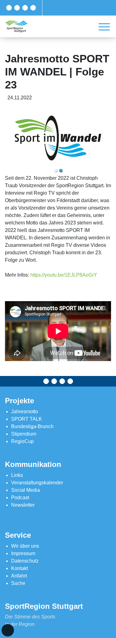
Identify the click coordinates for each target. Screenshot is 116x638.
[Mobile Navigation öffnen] (104, 26)
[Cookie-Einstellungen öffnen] (8, 630)
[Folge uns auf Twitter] (17, 8)
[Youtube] (33, 8)
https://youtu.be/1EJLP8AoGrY (63, 275)
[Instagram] (25, 8)
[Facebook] (9, 8)
